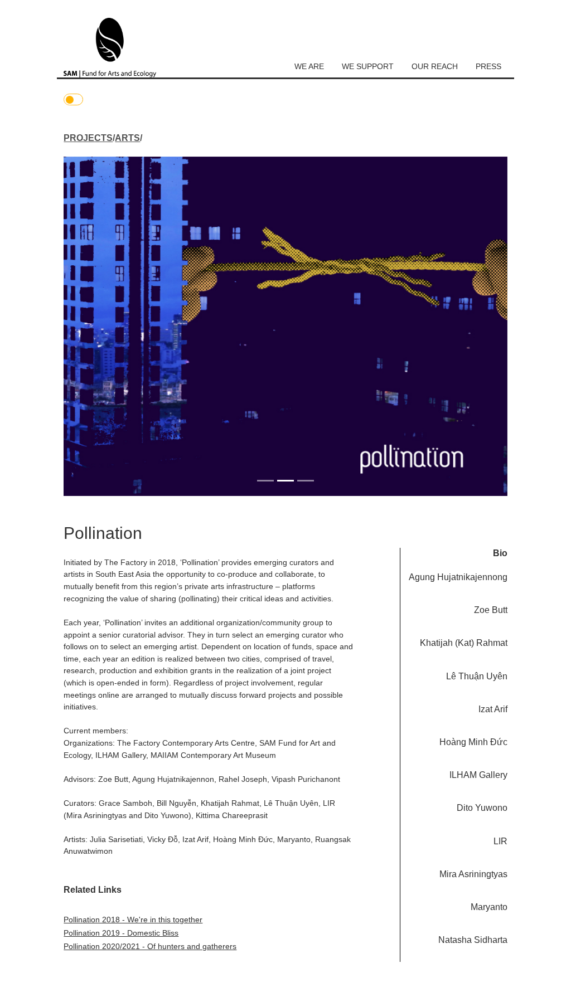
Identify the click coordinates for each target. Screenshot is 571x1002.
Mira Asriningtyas (473, 874)
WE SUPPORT (368, 66)
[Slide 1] (265, 480)
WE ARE (309, 66)
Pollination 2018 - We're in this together (133, 919)
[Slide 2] (285, 480)
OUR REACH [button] (435, 66)
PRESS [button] (488, 66)
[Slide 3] (305, 480)
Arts (127, 138)
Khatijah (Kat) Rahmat (463, 643)
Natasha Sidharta (472, 940)
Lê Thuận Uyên (476, 676)
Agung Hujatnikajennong (458, 577)
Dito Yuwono (482, 808)
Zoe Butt (490, 610)
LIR (500, 841)
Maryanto (489, 907)
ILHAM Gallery (478, 775)
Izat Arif (492, 709)
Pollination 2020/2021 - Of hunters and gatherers (150, 946)
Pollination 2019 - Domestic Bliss (121, 932)
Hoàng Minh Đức (473, 742)
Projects (88, 138)
